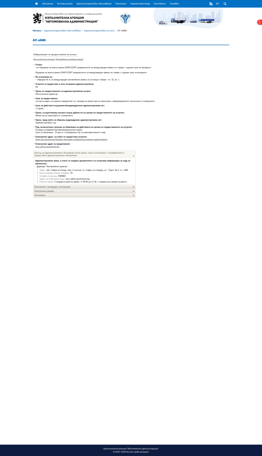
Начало (37, 30)
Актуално (47, 4)
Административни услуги (99, 30)
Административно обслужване (93, 4)
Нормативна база (140, 4)
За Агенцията (65, 4)
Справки (174, 4)
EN (217, 4)
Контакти (160, 4)
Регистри (120, 4)
